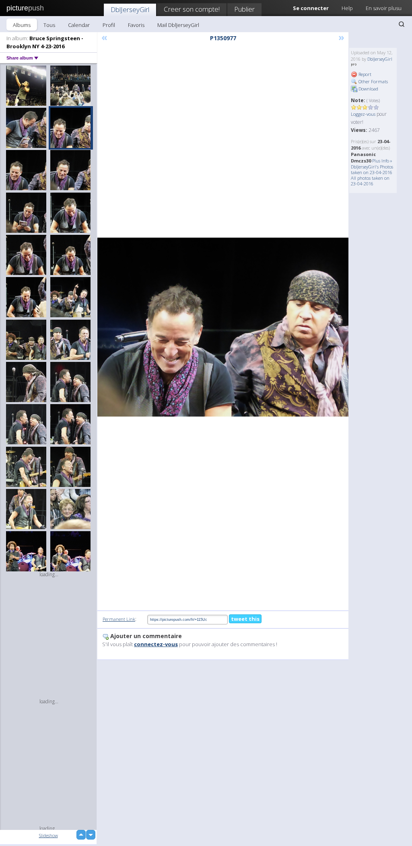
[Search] (401, 24)
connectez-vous (156, 644)
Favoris (136, 25)
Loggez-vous (363, 114)
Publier (244, 9)
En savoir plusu (384, 8)
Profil (109, 25)
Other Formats (372, 81)
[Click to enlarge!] (222, 327)
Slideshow (48, 835)
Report (364, 74)
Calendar (79, 25)
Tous (49, 25)
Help (347, 8)
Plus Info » (382, 161)
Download (367, 89)
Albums (22, 25)
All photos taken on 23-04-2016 (370, 181)
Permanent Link (119, 619)
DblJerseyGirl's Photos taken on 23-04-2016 (372, 169)
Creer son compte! (192, 9)
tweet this (245, 618)
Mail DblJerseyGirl (178, 25)
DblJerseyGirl (130, 9)
